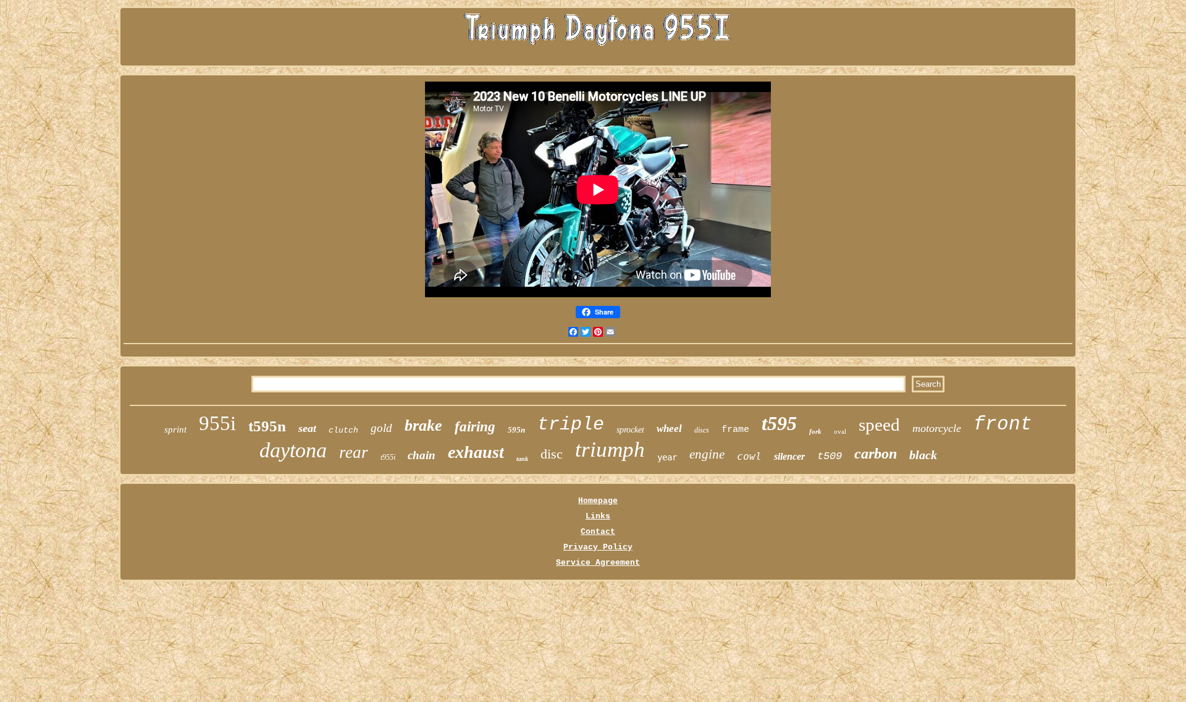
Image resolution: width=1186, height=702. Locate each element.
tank (522, 458)
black (923, 455)
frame (735, 430)
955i (217, 423)
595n (516, 429)
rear (353, 452)
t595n (267, 426)
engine (707, 454)
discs (701, 430)
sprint (175, 429)
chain (421, 455)
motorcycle (936, 428)
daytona (293, 450)
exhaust (476, 452)
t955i (388, 457)
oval (840, 431)
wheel (669, 428)
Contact (598, 531)
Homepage (598, 500)
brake (423, 425)
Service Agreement (598, 562)
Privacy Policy (598, 547)
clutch (343, 430)
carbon (875, 454)
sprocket (630, 429)
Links (598, 516)
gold (381, 427)
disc (551, 454)
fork (815, 431)
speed (879, 424)
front (1003, 424)
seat (307, 428)
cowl (749, 456)
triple (570, 424)
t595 (779, 423)
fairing (475, 426)
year (667, 457)
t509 (829, 456)
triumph (610, 450)
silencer (789, 456)
